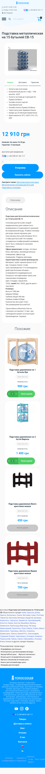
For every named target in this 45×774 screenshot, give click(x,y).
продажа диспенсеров (10, 665)
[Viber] (25, 10)
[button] (9, 48)
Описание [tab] (15, 200)
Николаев (13, 618)
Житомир (26, 615)
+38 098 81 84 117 (36, 10)
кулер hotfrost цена (9, 654)
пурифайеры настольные (11, 649)
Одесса (3, 615)
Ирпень (33, 623)
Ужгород (32, 626)
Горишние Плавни (7, 636)
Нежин (10, 623)
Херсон (14, 634)
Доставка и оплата (23, 724)
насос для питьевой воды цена (14, 662)
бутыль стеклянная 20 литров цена (15, 660)
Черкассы (14, 620)
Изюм (2, 641)
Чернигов (4, 618)
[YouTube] (27, 708)
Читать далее (26, 394)
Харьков (30, 612)
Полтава (40, 615)
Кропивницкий (34, 620)
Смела (20, 639)
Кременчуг (23, 620)
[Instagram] (16, 708)
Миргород (24, 626)
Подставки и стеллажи (11, 188)
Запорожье (11, 615)
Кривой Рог (22, 634)
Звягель (22, 631)
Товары (22, 719)
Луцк (24, 628)
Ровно (35, 628)
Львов (19, 615)
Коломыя (30, 636)
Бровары (38, 618)
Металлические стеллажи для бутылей (18, 185)
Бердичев (29, 618)
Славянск (31, 631)
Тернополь (16, 628)
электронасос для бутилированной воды (17, 652)
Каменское (4, 626)
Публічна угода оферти (30, 759)
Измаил (9, 641)
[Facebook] (21, 708)
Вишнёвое (25, 623)
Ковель (29, 628)
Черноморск (21, 636)
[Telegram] (27, 10)
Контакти (22, 742)
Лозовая (38, 639)
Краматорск (5, 634)
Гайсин (14, 639)
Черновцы (14, 631)
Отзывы (22, 733)
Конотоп (3, 623)
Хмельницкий (5, 628)
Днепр (37, 612)
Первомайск (28, 639)
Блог (22, 728)
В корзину (20, 167)
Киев (24, 612)
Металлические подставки (28, 182)
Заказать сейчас (22, 175)
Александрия (33, 634)
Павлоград (14, 626)
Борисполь (4, 620)
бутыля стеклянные (27, 654)
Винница (21, 618)
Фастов (17, 623)
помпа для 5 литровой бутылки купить (16, 657)
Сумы (33, 615)
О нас (22, 737)
